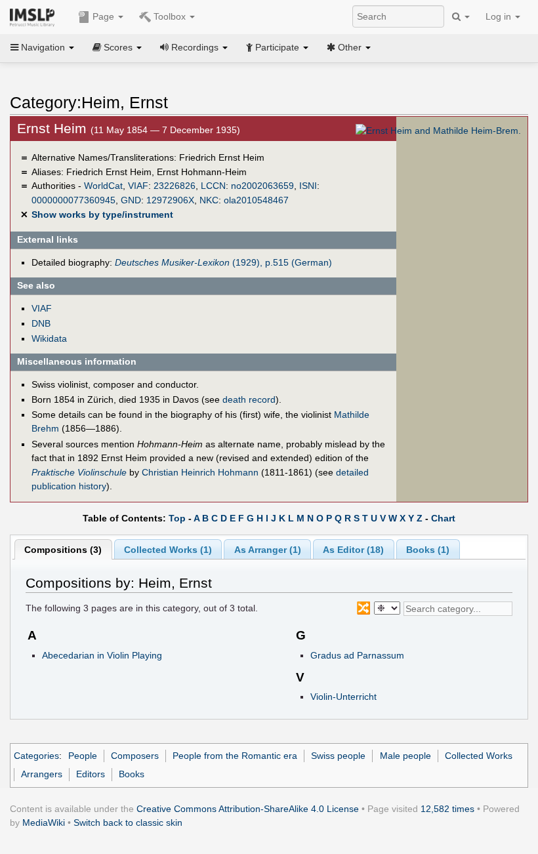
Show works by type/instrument (102, 214)
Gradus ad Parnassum (357, 655)
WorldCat (103, 185)
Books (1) (427, 549)
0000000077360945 (73, 200)
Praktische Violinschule (79, 472)
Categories (36, 755)
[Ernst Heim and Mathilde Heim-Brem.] (438, 130)
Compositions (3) (63, 549)
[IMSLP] (35, 16)
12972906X (170, 200)
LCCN (213, 185)
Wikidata (49, 338)
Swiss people (338, 755)
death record (249, 399)
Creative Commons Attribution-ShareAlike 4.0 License (247, 808)
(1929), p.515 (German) (223, 262)
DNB (41, 323)
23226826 (175, 185)
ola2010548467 (256, 200)
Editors (90, 774)
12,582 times (447, 808)
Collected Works (478, 755)
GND (131, 200)
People (82, 755)
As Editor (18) (353, 549)
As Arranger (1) (267, 549)
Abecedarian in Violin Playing (102, 655)
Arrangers (41, 774)
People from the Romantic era (235, 755)
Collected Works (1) (168, 549)
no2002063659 (262, 185)
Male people (405, 755)
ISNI (308, 185)
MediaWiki (43, 822)
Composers (135, 755)
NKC (208, 200)
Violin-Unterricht (343, 696)
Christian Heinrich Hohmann (200, 472)
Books (131, 774)
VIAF (138, 185)
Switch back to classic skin (127, 822)
